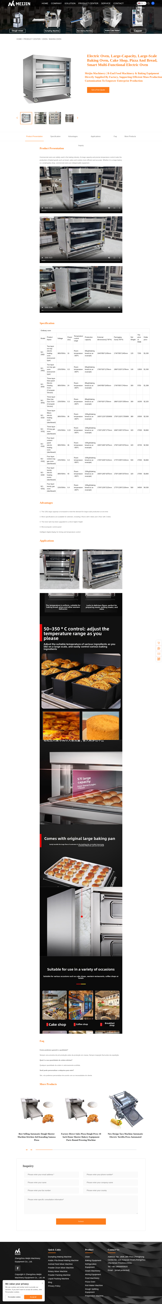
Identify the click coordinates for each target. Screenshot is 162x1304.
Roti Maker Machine (94, 1285)
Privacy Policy (54, 1286)
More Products (130, 136)
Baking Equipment (93, 1260)
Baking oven (55, 39)
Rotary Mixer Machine (57, 1271)
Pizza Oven (90, 1282)
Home (19, 39)
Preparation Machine (94, 1296)
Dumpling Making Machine (59, 1257)
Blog (50, 1282)
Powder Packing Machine (59, 1275)
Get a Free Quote (98, 90)
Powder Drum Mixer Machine (61, 1268)
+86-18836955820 (119, 1267)
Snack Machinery (92, 1271)
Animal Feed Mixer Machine (60, 1264)
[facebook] (153, 3)
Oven (44, 39)
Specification (55, 136)
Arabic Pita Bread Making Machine (63, 1260)
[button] (27, 1150)
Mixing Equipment (93, 1274)
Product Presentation (34, 136)
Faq (115, 136)
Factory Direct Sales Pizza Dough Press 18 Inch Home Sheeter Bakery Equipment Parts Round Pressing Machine (81, 1137)
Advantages (73, 136)
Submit (81, 1221)
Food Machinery (92, 1278)
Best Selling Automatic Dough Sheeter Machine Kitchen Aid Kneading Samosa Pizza (37, 1137)
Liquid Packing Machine (58, 1279)
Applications (96, 136)
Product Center (32, 39)
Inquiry (81, 145)
